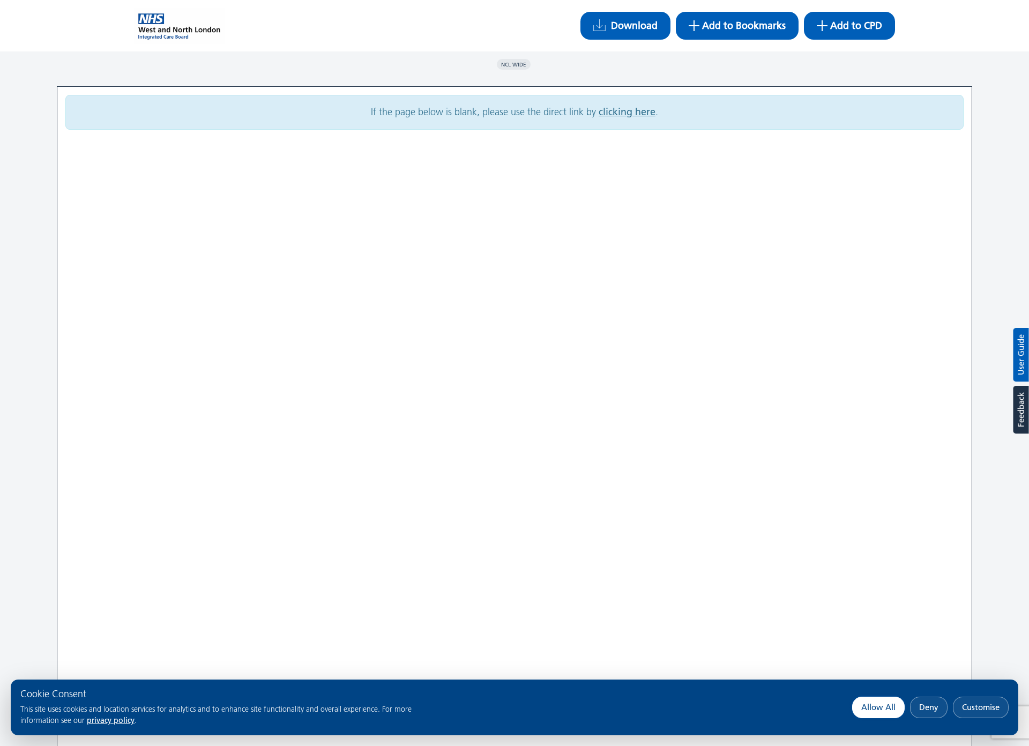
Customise (981, 707)
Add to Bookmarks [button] (744, 25)
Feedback (1021, 409)
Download (634, 25)
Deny (928, 707)
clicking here (627, 112)
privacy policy (111, 720)
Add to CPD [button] (856, 25)
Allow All (878, 707)
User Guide (1021, 354)
